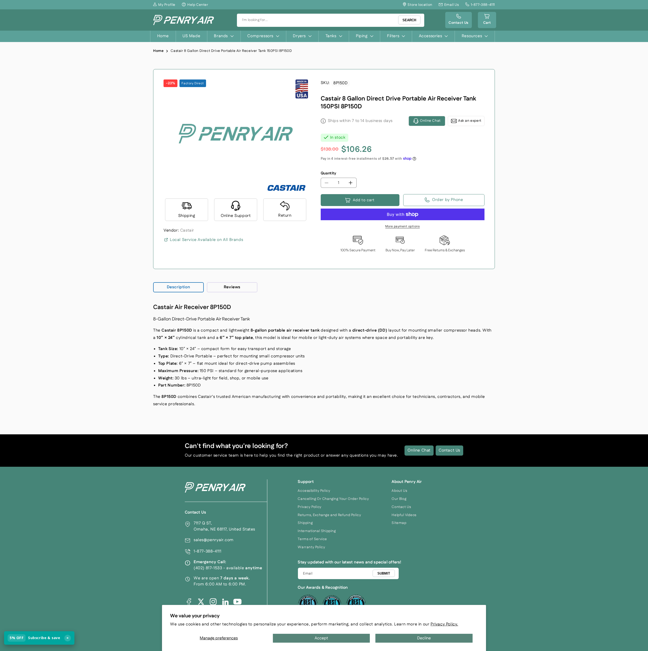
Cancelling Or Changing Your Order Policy (333, 498)
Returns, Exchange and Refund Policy (329, 515)
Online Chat (419, 450)
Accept (321, 638)
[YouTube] (237, 602)
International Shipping (317, 531)
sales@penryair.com (214, 540)
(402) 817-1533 (208, 568)
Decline (424, 638)
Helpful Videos (404, 515)
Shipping (305, 522)
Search (409, 20)
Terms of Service (312, 539)
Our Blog (399, 498)
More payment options (402, 226)
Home (158, 50)
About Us (399, 490)
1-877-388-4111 (207, 551)
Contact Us (449, 450)
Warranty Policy (311, 547)
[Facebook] (189, 602)
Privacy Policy (309, 507)
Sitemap (399, 522)
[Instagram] (213, 602)
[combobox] (330, 20)
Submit (383, 573)
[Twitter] (201, 602)
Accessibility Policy (314, 490)
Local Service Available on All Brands (206, 240)
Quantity (328, 173)
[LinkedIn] (225, 602)
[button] (487, 20)
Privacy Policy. (444, 624)
